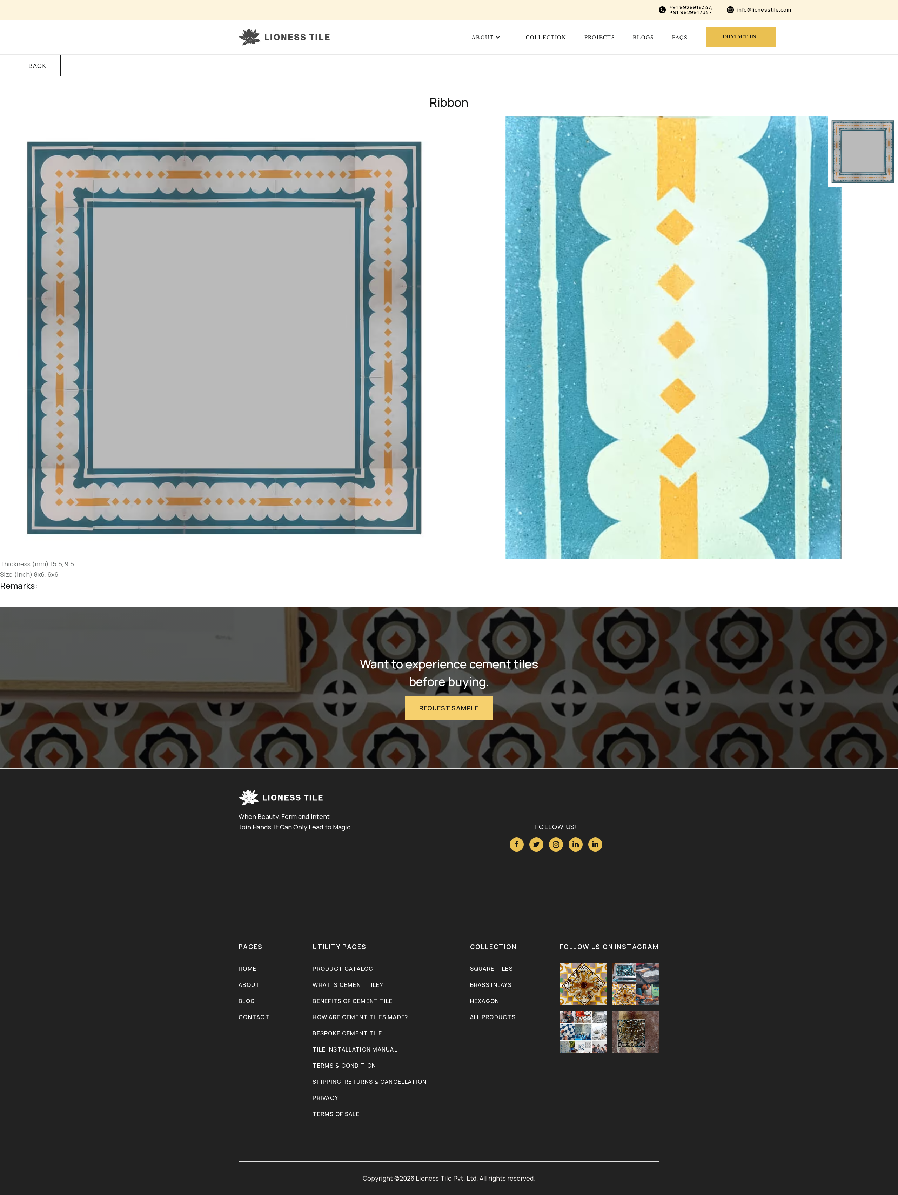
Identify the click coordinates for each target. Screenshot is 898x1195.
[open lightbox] (224, 337)
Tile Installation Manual (355, 1049)
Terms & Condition (344, 1065)
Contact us (739, 36)
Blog (247, 1001)
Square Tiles (491, 969)
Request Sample (449, 708)
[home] (284, 37)
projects (599, 37)
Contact (254, 1017)
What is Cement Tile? (348, 985)
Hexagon (485, 1001)
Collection (546, 37)
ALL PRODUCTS (493, 1017)
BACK (37, 65)
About (249, 985)
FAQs (680, 37)
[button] (486, 37)
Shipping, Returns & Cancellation (370, 1082)
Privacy (325, 1098)
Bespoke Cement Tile (347, 1033)
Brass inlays (491, 985)
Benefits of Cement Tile (353, 1001)
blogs (643, 37)
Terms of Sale (336, 1114)
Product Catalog (343, 969)
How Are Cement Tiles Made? (360, 1017)
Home (247, 969)
